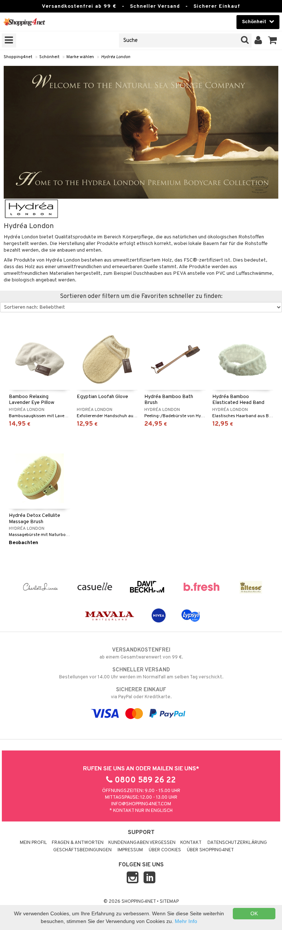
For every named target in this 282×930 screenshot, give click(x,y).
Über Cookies (165, 850)
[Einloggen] (258, 40)
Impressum (130, 850)
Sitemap (169, 902)
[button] (272, 40)
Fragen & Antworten (78, 843)
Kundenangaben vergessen (142, 843)
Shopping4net (18, 57)
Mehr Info (186, 921)
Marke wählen (80, 57)
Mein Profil (33, 843)
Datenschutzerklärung (237, 843)
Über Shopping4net (210, 850)
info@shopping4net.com (141, 804)
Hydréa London (115, 57)
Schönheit (49, 57)
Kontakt (191, 843)
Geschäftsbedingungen (82, 850)
